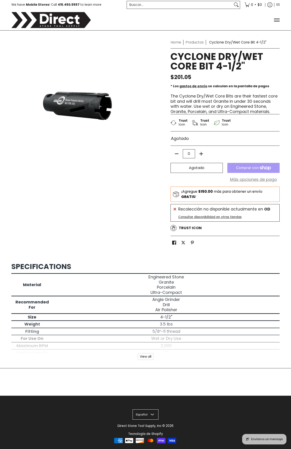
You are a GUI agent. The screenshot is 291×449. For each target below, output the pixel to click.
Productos (195, 42)
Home (176, 42)
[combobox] (180, 5)
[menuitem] (253, 5)
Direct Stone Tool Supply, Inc (139, 426)
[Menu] (276, 20)
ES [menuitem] (278, 5)
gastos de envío (193, 86)
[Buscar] (236, 5)
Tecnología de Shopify (145, 434)
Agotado (196, 167)
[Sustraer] (177, 154)
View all (145, 356)
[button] (174, 243)
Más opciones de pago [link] (253, 179)
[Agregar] (201, 154)
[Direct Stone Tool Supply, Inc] (51, 20)
